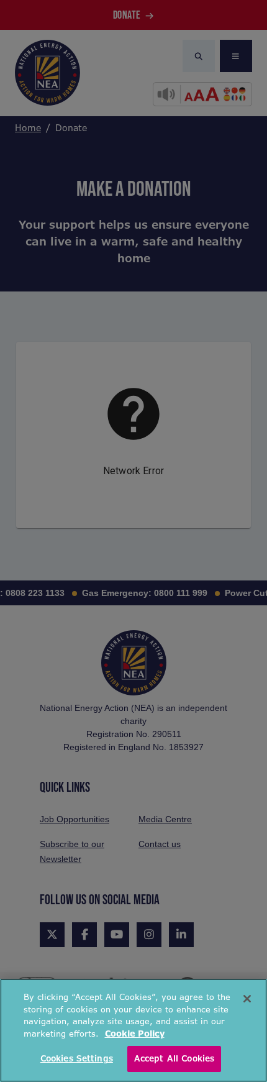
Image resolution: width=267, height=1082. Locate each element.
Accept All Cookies (174, 1058)
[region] (133, 1030)
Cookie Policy (135, 1034)
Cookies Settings (76, 1058)
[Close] (247, 998)
